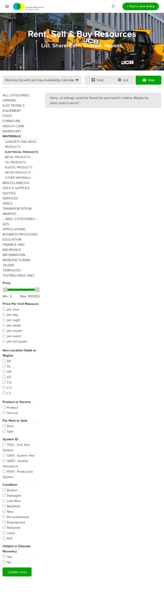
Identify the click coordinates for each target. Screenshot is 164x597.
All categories (16, 95)
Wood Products (18, 172)
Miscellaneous (16, 182)
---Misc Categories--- (20, 218)
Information (14, 254)
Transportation (17, 208)
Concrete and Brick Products (20, 144)
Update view (17, 572)
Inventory (12, 131)
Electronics (14, 105)
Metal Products (17, 157)
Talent (9, 265)
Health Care (13, 126)
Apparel (10, 100)
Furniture (11, 120)
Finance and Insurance (14, 247)
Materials (12, 136)
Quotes (9, 193)
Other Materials (18, 178)
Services (10, 198)
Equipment (12, 110)
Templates (12, 270)
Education (12, 239)
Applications (14, 229)
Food (7, 115)
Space (8, 203)
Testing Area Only (19, 275)
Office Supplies (16, 188)
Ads (6, 224)
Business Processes (20, 234)
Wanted (9, 213)
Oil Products (15, 162)
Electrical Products (21, 152)
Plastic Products (18, 167)
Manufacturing (17, 260)
